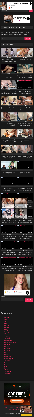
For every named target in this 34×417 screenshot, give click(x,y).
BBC (5, 323)
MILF (5, 365)
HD (5, 352)
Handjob (7, 350)
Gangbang (7, 348)
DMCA (18, 407)
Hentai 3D (7, 356)
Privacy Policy (8, 407)
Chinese (7, 334)
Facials (6, 346)
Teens (6, 369)
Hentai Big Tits (8, 358)
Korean (6, 363)
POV (5, 367)
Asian (6, 321)
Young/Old (7, 373)
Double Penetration (10, 342)
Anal (5, 319)
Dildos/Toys (8, 340)
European (7, 344)
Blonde (6, 327)
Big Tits (6, 325)
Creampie (7, 338)
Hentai (6, 354)
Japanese (7, 361)
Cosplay (7, 336)
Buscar (3, 296)
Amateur (7, 317)
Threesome (7, 371)
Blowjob (6, 330)
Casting (6, 332)
